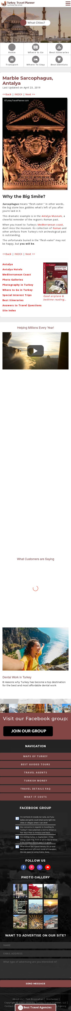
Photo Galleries (12, 279)
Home (12, 52)
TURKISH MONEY (35, 780)
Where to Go (36, 52)
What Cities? (35, 22)
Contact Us (11, 1006)
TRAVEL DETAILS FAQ (35, 788)
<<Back (6, 94)
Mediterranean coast (50, 224)
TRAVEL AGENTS (35, 772)
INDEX (18, 94)
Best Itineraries (59, 52)
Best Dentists (59, 64)
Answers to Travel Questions (22, 305)
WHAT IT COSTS (35, 796)
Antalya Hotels (12, 269)
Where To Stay (35, 64)
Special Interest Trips (17, 295)
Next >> (30, 94)
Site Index (9, 310)
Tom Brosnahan (35, 999)
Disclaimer (52, 999)
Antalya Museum (52, 216)
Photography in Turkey (17, 284)
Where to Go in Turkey (17, 289)
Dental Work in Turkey (16, 677)
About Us (18, 999)
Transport (12, 64)
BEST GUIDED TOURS (35, 764)
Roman (56, 228)
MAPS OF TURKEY (35, 756)
